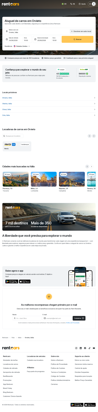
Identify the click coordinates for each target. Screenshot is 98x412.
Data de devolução (42, 38)
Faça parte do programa (35, 371)
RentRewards (8, 376)
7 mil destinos (16, 223)
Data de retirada (13, 38)
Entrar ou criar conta (82, 360)
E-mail (45, 314)
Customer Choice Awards (12, 396)
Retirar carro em (13, 30)
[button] (62, 69)
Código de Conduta (58, 376)
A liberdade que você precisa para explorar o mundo (37, 235)
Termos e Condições (58, 372)
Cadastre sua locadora (35, 360)
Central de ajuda (81, 368)
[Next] (94, 136)
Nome (14, 314)
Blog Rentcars (8, 392)
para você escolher (12, 226)
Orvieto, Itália (29, 337)
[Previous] (89, 136)
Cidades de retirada (10, 368)
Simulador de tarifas (10, 360)
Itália (19, 337)
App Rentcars (8, 384)
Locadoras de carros (10, 364)
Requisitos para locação (83, 376)
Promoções (7, 380)
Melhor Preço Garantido (83, 380)
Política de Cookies (58, 368)
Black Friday (7, 388)
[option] (49, 98)
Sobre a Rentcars (57, 360)
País (13, 337)
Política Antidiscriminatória (60, 380)
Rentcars (5, 337)
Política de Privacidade (73, 322)
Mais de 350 (41, 223)
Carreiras (54, 384)
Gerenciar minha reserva (84, 364)
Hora (25, 38)
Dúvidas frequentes (82, 372)
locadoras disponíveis (39, 226)
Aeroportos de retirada (11, 372)
